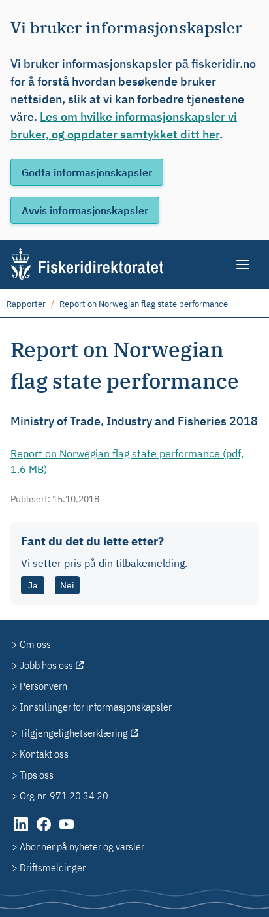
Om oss (35, 644)
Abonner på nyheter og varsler (82, 846)
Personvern (43, 685)
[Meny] (244, 264)
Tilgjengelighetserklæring (74, 732)
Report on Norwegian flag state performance (143, 304)
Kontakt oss (44, 753)
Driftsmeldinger (53, 867)
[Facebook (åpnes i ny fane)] (44, 830)
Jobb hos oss (46, 664)
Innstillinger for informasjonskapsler (96, 706)
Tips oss (37, 774)
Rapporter (26, 304)
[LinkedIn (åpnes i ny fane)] (21, 830)
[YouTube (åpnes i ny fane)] (66, 830)
